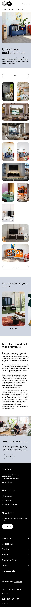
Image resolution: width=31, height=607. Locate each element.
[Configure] (11, 98)
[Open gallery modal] (8, 91)
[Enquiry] (11, 94)
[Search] (23, 4)
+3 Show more (15, 267)
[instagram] (3, 599)
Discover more (8, 456)
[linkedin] (18, 599)
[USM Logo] (7, 3)
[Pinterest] (13, 599)
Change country (18, 581)
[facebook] (8, 599)
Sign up (6, 526)
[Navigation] (28, 4)
